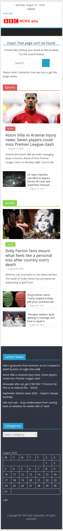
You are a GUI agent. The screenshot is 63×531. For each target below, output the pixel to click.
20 (30, 480)
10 (6, 474)
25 (14, 485)
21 (38, 480)
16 (55, 474)
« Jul (5, 500)
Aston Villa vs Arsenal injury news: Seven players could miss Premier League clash (30, 139)
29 (47, 485)
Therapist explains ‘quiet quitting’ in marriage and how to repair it (40, 318)
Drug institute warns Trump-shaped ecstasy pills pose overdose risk (40, 298)
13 (30, 474)
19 (22, 480)
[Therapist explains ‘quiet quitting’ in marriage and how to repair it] (14, 312)
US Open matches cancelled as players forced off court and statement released (38, 180)
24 (6, 485)
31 (6, 491)
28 (38, 485)
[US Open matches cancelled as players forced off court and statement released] (14, 173)
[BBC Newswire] (6, 32)
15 (47, 474)
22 (47, 480)
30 (55, 485)
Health (10, 244)
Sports (10, 128)
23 (55, 480)
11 (14, 474)
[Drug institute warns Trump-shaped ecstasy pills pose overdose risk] (14, 293)
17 (6, 480)
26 (22, 485)
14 (38, 474)
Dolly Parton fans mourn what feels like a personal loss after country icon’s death (28, 257)
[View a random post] (56, 32)
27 (30, 485)
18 (14, 480)
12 (22, 474)
